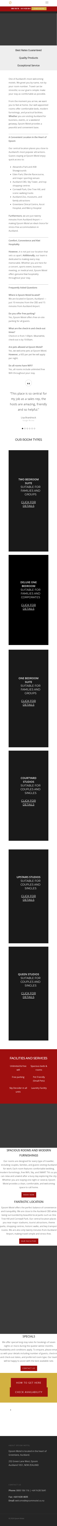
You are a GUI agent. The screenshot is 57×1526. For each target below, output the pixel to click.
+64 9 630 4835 (20, 1496)
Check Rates (39, 8)
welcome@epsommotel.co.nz (29, 1500)
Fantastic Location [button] (28, 1202)
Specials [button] (29, 1336)
